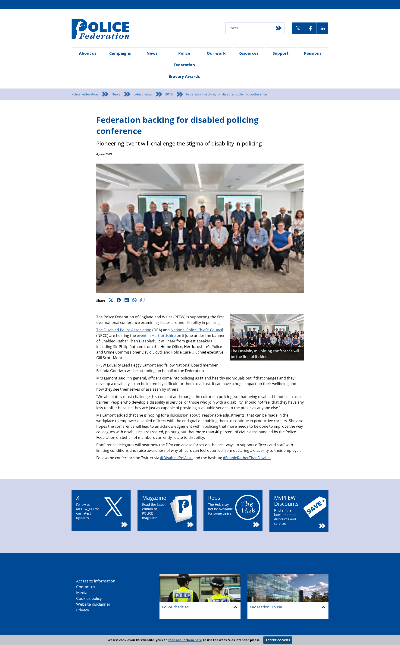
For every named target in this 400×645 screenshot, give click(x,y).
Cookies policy (89, 598)
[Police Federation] (107, 29)
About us (87, 53)
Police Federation (85, 94)
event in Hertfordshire (156, 335)
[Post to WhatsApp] (134, 300)
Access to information (95, 581)
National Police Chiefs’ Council (197, 329)
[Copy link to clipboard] (142, 300)
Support (280, 53)
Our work (216, 53)
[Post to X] (111, 300)
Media (81, 592)
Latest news (143, 94)
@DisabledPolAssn (176, 457)
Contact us (85, 586)
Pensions (312, 53)
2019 (169, 94)
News (152, 53)
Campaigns (120, 53)
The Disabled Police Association (123, 329)
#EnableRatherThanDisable (247, 457)
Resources (248, 53)
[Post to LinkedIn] (127, 300)
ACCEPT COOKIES (278, 640)
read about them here (185, 640)
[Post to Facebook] (119, 300)
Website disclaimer (93, 604)
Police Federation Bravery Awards (184, 65)
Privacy (82, 610)
